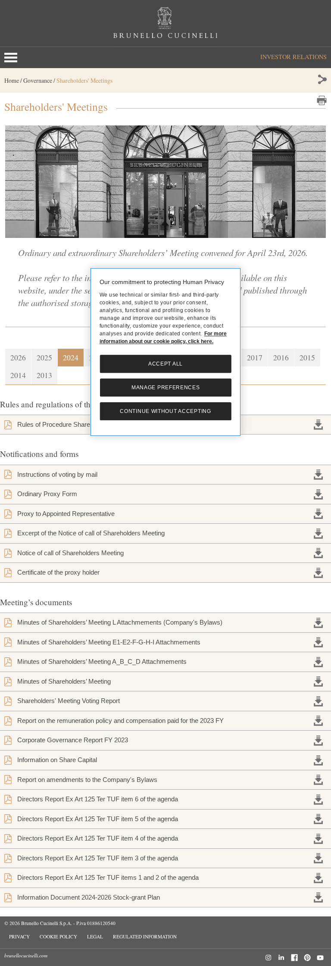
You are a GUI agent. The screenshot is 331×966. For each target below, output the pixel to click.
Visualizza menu (12, 57)
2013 (44, 375)
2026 (18, 357)
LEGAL (95, 936)
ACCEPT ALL (165, 364)
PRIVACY (19, 936)
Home (11, 80)
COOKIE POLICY (58, 936)
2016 (281, 357)
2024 (70, 357)
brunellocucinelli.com (25, 955)
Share (322, 79)
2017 (254, 357)
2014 (18, 375)
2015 (307, 357)
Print (322, 100)
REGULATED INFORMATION (145, 936)
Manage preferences (165, 388)
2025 (44, 357)
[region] (165, 352)
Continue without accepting (165, 411)
